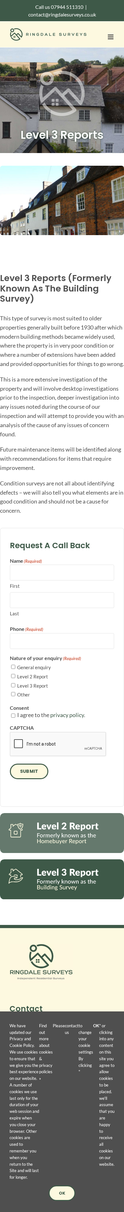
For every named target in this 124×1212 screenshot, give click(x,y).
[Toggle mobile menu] (111, 37)
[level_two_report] (62, 815)
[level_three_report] (62, 862)
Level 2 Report (32, 676)
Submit (29, 771)
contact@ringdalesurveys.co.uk (62, 14)
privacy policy (67, 714)
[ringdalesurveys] (41, 946)
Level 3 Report (32, 686)
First (15, 586)
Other (23, 694)
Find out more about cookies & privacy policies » (46, 1052)
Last (14, 613)
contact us (72, 1029)
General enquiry (34, 667)
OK (62, 1193)
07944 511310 (67, 7)
